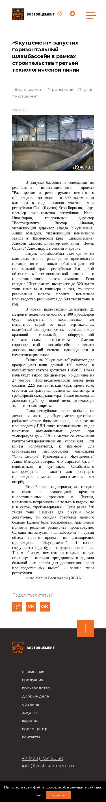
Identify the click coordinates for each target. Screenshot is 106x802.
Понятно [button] (58, 795)
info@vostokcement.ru (48, 765)
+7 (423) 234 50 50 (42, 758)
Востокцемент (29, 89)
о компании (33, 671)
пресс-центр (34, 728)
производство (36, 688)
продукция (32, 679)
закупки (29, 712)
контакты (31, 737)
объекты (30, 704)
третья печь (61, 89)
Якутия (86, 89)
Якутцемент (26, 96)
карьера (30, 720)
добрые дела (35, 696)
